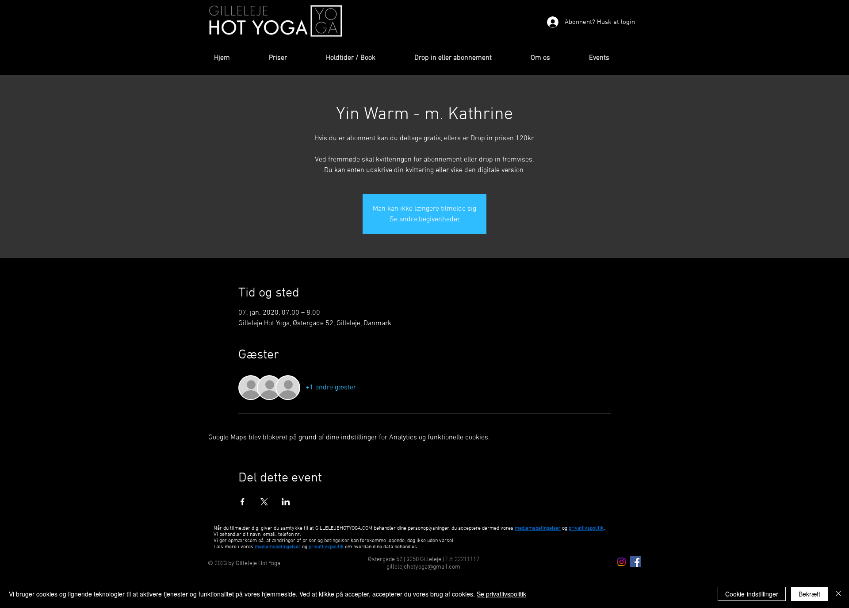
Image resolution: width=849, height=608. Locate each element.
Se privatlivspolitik (501, 593)
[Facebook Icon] (635, 561)
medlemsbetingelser (538, 528)
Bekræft (809, 593)
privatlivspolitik (326, 547)
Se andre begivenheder (425, 219)
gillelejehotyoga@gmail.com (423, 567)
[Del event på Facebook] (242, 501)
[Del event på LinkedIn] (286, 501)
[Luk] (838, 594)
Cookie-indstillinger (751, 593)
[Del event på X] (264, 501)
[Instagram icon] (621, 561)
